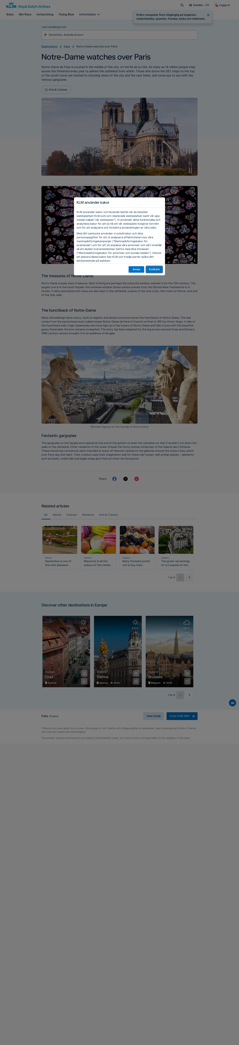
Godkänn (154, 269)
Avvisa (136, 269)
